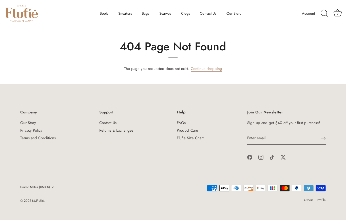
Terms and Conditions (38, 138)
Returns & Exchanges (116, 130)
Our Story (233, 13)
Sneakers (125, 13)
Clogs (185, 13)
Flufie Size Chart (190, 138)
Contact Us (208, 13)
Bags (145, 13)
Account (308, 13)
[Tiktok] (272, 157)
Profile (321, 199)
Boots (104, 13)
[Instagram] (260, 157)
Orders (308, 199)
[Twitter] (283, 157)
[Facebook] (249, 157)
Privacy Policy (31, 130)
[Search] (324, 13)
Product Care (187, 130)
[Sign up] (323, 138)
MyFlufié (38, 200)
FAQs (181, 123)
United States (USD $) (35, 187)
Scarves (165, 13)
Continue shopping (206, 68)
